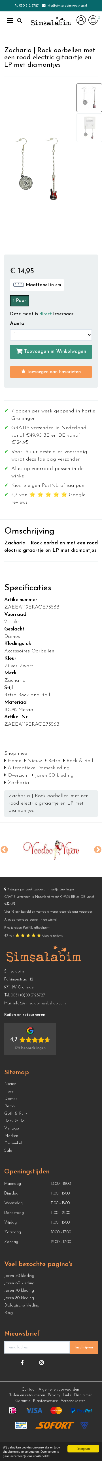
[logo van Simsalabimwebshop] (51, 21)
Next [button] (98, 850)
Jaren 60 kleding (19, 1283)
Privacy (54, 1395)
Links (67, 1395)
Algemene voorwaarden (59, 1389)
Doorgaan (83, 1448)
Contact (29, 1389)
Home (13, 761)
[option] (51, 850)
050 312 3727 (29, 5)
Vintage (11, 1128)
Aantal (18, 323)
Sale (8, 1151)
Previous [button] (4, 850)
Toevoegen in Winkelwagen (54, 351)
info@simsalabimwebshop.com (39, 1003)
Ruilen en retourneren (27, 1395)
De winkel (13, 1143)
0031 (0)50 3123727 (28, 995)
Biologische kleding (21, 1305)
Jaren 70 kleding (19, 1291)
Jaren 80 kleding (19, 1298)
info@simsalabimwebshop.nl (67, 5)
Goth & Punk (15, 1114)
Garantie (22, 1401)
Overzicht (17, 775)
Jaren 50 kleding (53, 775)
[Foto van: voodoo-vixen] (51, 850)
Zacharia (17, 783)
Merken (11, 1136)
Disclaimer (83, 1395)
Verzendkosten (73, 1401)
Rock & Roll (79, 761)
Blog (8, 1313)
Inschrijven (84, 1347)
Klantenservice (45, 1401)
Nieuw (34, 761)
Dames (10, 1099)
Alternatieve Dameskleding (38, 768)
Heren (10, 1091)
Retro (53, 761)
